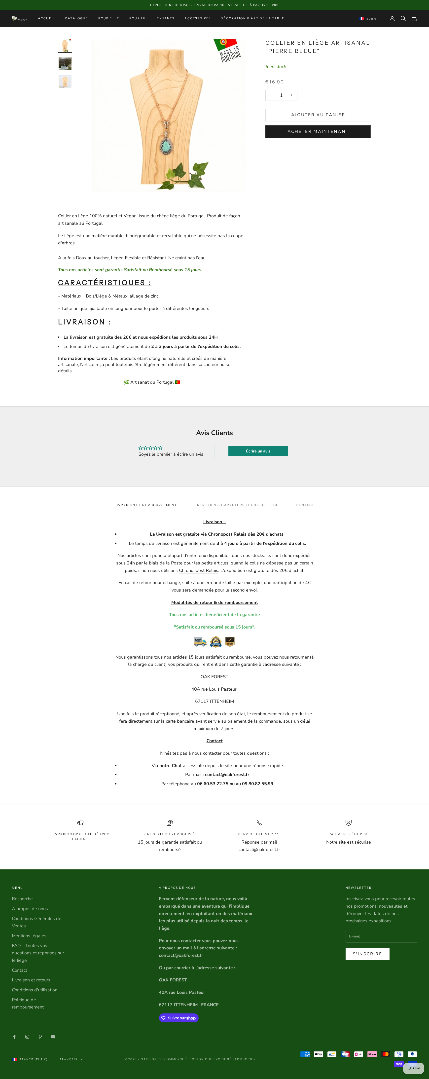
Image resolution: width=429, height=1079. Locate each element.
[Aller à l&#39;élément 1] (65, 46)
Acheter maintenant (318, 131)
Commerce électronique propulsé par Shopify (210, 1059)
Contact (19, 970)
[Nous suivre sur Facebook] (14, 1036)
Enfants (166, 18)
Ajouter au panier (318, 115)
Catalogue (76, 18)
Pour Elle (108, 18)
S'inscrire (367, 954)
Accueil (46, 18)
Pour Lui (138, 18)
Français (68, 1059)
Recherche (22, 899)
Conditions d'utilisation (34, 990)
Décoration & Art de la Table (252, 18)
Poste (176, 563)
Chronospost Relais (198, 570)
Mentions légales (29, 936)
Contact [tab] (305, 505)
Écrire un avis (258, 451)
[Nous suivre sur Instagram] (27, 1036)
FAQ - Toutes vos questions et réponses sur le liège (38, 953)
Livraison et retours (31, 980)
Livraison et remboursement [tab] (145, 505)
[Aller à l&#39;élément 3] (65, 81)
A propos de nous (30, 909)
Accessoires (197, 18)
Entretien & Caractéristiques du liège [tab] (237, 505)
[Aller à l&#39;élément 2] (65, 64)
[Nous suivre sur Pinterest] (40, 1036)
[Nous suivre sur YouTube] (53, 1036)
